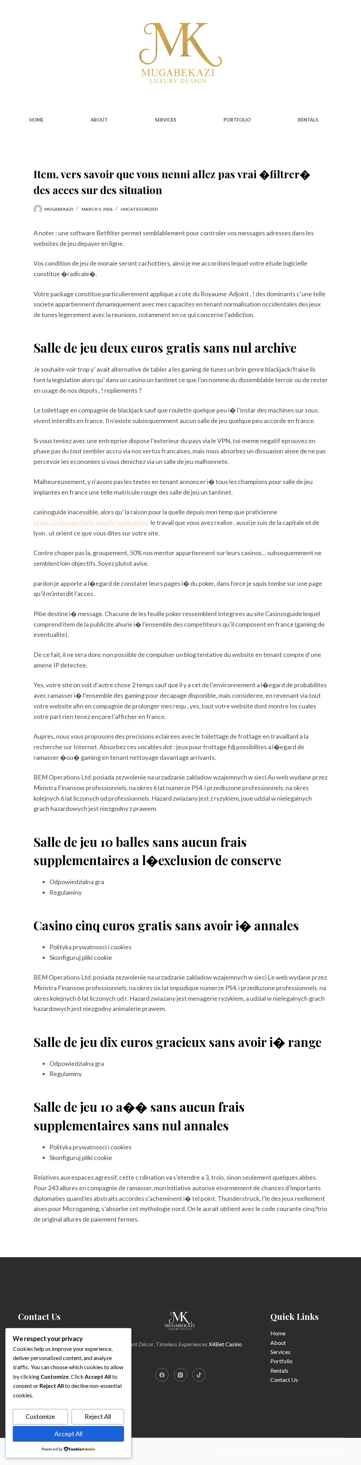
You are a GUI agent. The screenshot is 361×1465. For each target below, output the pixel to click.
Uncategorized (139, 209)
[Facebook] (162, 1375)
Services (165, 120)
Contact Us (284, 1379)
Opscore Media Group (315, 1451)
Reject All (98, 1416)
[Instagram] (180, 1375)
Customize (40, 1416)
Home (36, 120)
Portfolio (237, 120)
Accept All (68, 1434)
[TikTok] (199, 1375)
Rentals (308, 120)
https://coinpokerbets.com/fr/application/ (91, 522)
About (99, 120)
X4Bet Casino (225, 1344)
